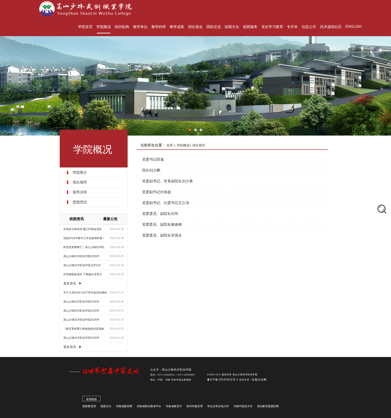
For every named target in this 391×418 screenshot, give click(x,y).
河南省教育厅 (174, 406)
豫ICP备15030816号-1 (223, 379)
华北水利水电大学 (218, 406)
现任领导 (80, 182)
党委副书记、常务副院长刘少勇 (167, 181)
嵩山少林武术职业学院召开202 (82, 265)
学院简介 (80, 172)
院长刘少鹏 (151, 170)
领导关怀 (80, 192)
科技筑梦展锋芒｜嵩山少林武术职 (83, 247)
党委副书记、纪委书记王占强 (165, 203)
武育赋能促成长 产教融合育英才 (82, 274)
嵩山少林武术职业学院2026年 (81, 256)
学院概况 (183, 145)
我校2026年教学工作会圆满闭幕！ (84, 238)
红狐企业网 (259, 379)
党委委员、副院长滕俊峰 (162, 224)
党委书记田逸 (153, 159)
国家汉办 (105, 406)
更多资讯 (69, 283)
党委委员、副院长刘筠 (160, 214)
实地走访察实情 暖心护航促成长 (82, 229)
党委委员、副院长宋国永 (162, 235)
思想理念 (80, 202)
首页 (170, 145)
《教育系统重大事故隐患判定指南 (83, 328)
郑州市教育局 (194, 406)
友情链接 (91, 399)
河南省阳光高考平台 (149, 406)
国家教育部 (89, 406)
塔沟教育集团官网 (268, 406)
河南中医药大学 (243, 406)
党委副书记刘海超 (156, 192)
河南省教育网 (124, 406)
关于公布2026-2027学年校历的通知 (85, 292)
